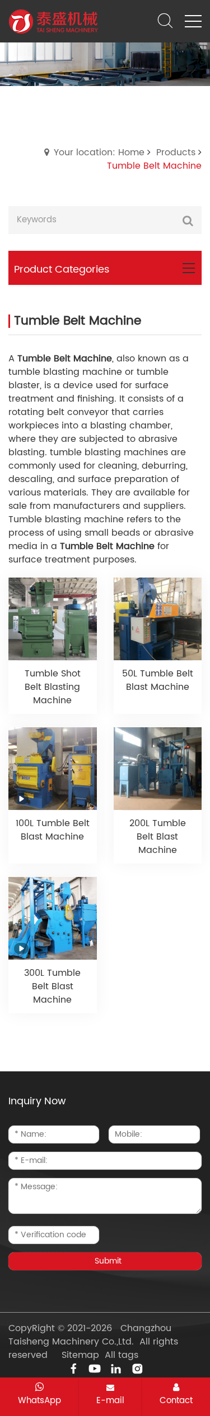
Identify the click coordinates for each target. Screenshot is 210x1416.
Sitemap (80, 1355)
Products (175, 152)
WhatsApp (39, 1400)
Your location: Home (99, 152)
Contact (176, 1400)
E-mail (110, 1400)
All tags (121, 1355)
